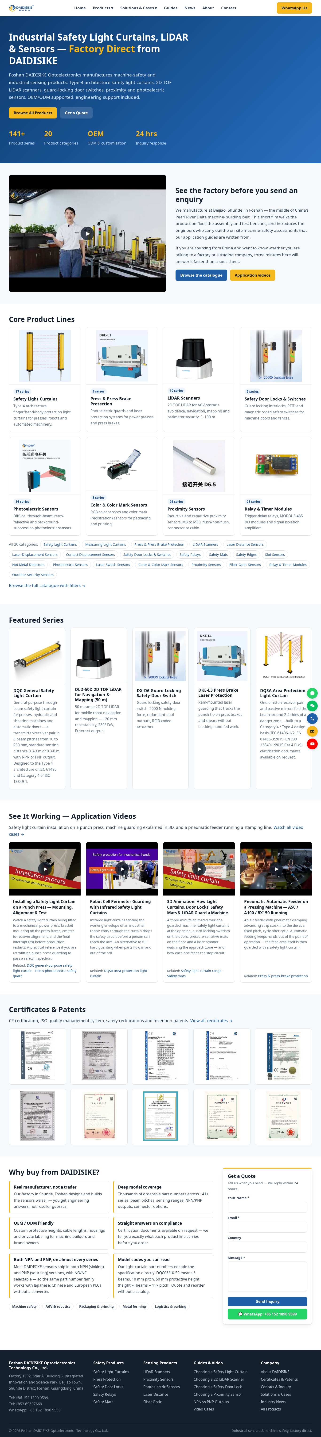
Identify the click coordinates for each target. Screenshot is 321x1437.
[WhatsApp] (312, 693)
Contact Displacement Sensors (90, 554)
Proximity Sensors (206, 564)
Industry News (273, 1401)
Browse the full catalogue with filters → (47, 585)
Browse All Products (33, 112)
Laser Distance (155, 1394)
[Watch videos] (312, 744)
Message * (236, 1257)
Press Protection (107, 1379)
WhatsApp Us (294, 8)
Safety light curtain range (201, 970)
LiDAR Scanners (205, 544)
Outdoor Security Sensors (33, 574)
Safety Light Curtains (60, 544)
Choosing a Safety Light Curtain (221, 1371)
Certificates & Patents (279, 1379)
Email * (234, 1218)
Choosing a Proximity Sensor (218, 1394)
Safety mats (176, 975)
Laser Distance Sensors (245, 544)
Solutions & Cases (276, 1394)
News (189, 8)
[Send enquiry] (312, 731)
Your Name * (238, 1198)
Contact (228, 8)
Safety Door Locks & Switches (147, 554)
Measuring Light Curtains (105, 544)
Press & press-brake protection (283, 975)
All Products (271, 1409)
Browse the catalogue (201, 275)
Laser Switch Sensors (113, 564)
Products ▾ (103, 8)
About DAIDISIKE (275, 1371)
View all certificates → (211, 1020)
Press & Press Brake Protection (159, 544)
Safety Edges (246, 554)
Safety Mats (218, 554)
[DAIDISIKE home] (21, 8)
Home (80, 8)
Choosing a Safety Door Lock (218, 1386)
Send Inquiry (267, 1301)
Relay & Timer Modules (288, 564)
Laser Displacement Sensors (35, 554)
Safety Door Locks (108, 1386)
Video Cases (204, 1409)
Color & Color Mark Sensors (160, 564)
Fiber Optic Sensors (245, 564)
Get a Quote (76, 112)
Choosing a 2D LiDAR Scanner (219, 1379)
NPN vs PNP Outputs (211, 1401)
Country (234, 1237)
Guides (170, 8)
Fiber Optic (152, 1401)
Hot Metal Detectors (28, 564)
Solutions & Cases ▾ (138, 8)
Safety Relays (190, 554)
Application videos (252, 275)
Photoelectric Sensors (70, 564)
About (208, 8)
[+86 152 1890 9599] (312, 718)
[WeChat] (312, 706)
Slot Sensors (275, 554)
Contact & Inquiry (276, 1386)
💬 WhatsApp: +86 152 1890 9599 (267, 1314)
